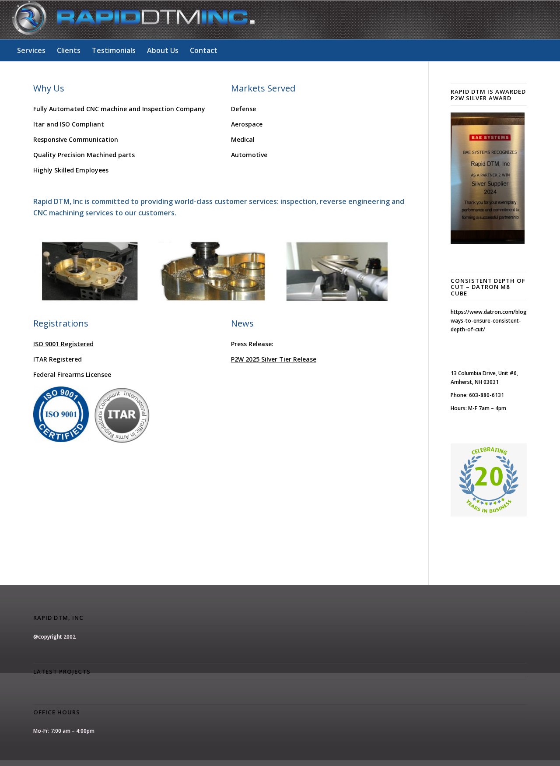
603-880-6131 (486, 395)
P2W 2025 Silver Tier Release (273, 359)
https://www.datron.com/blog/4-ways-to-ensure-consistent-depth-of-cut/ (492, 320)
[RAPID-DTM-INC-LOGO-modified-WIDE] (133, 19)
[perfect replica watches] (108, 170)
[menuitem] (31, 50)
